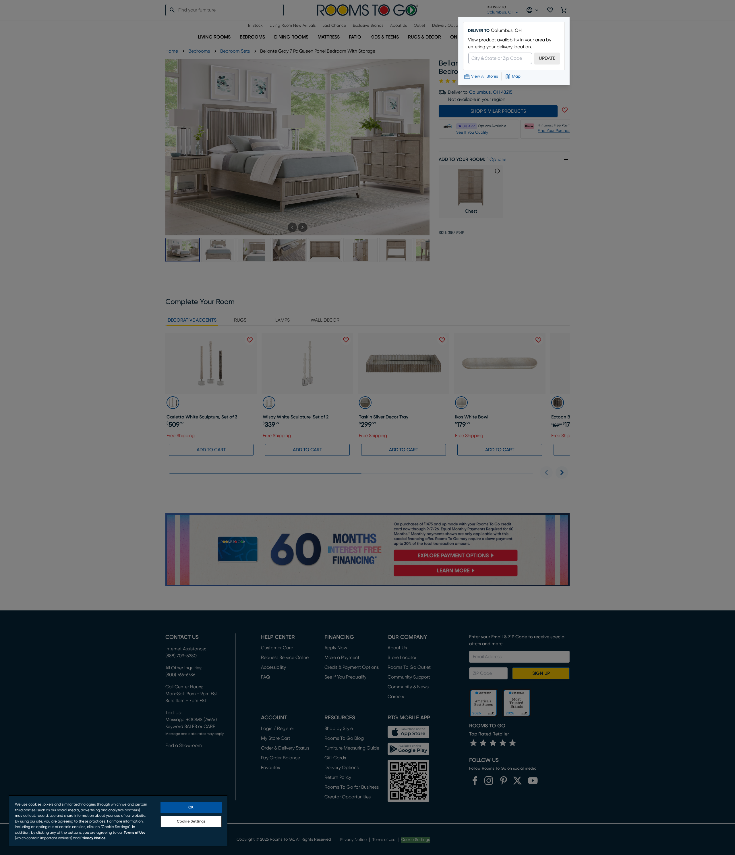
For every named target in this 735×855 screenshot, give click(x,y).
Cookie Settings (191, 821)
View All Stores (484, 76)
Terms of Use (135, 833)
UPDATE (547, 58)
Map (516, 76)
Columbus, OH (506, 30)
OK (191, 807)
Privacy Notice (93, 838)
